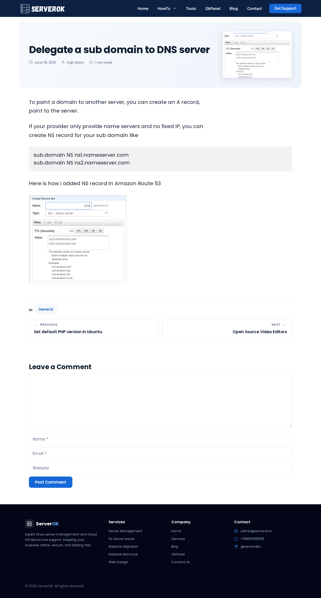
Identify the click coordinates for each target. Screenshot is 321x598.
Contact (254, 8)
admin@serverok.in (256, 531)
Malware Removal (123, 554)
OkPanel (212, 8)
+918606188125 (252, 538)
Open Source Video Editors (260, 332)
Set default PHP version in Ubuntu (68, 332)
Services (178, 538)
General (46, 309)
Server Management (125, 531)
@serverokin (251, 546)
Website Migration (123, 546)
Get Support (285, 8)
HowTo (164, 8)
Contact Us (180, 562)
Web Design (118, 562)
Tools (191, 8)
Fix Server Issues (122, 538)
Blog (234, 8)
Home (143, 8)
